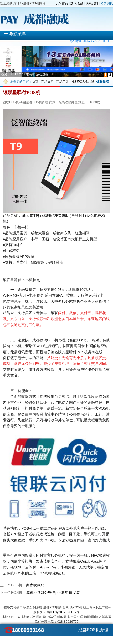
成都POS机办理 (82, 82)
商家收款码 (35, 585)
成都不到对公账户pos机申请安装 (53, 592)
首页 (35, 82)
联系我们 (91, 3)
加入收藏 (76, 3)
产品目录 (62, 82)
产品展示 (47, 82)
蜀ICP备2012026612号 (63, 612)
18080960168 (27, 630)
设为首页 (61, 3)
